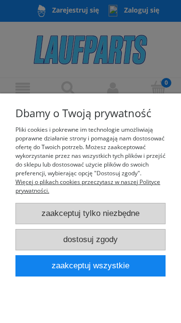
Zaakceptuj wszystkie (90, 265)
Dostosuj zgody (90, 239)
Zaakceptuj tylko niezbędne (90, 213)
